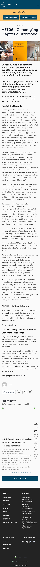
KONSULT (11, 5)
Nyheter (6, 512)
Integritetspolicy (10, 522)
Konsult (6, 541)
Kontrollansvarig (28, 17)
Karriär (6, 515)
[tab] (12, 472)
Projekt (6, 508)
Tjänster (6, 504)
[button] (38, 4)
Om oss (6, 501)
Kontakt (6, 519)
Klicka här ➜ (20, 376)
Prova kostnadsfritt (9, 325)
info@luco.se (31, 512)
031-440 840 (28, 514)
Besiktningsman (10, 17)
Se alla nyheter (20, 479)
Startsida (7, 497)
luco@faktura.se (27, 521)
